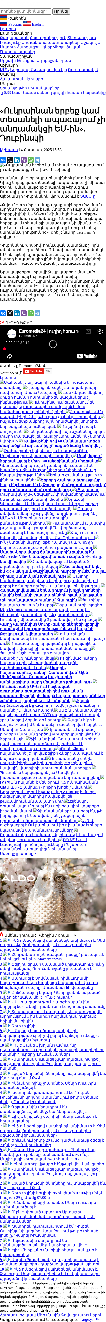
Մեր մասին (48, 1315)
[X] (10, 160)
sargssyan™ (90, 1319)
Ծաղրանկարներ (17, 52)
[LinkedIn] (17, 160)
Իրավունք (10, 42)
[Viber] (24, 160)
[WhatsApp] (31, 160)
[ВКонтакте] (3, 160)
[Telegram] (37, 160)
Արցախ (8, 61)
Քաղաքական (14, 38)
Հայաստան (12, 79)
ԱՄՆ (4, 70)
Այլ (97, 70)
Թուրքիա (26, 61)
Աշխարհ (34, 79)
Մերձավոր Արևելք (48, 70)
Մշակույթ (90, 42)
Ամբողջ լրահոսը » (18, 854)
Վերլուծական (67, 47)
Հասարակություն (48, 38)
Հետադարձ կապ (18, 1315)
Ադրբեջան (47, 61)
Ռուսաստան (81, 70)
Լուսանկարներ (44, 88)
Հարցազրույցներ (34, 47)
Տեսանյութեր (13, 88)
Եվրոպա (19, 70)
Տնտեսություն (81, 38)
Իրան (65, 61)
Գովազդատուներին (81, 1315)
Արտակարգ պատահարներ (51, 42)
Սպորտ (8, 47)
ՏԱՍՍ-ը (87, 196)
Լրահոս (8, 29)
